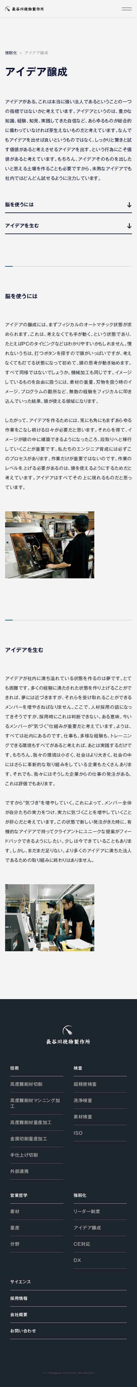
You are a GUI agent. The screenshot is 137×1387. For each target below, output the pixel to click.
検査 (78, 1068)
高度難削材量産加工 (31, 1122)
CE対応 (82, 1244)
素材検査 (83, 1117)
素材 (14, 1211)
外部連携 (19, 1171)
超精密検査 (85, 1084)
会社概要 (18, 1314)
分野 (14, 1244)
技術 (14, 1068)
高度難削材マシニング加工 (35, 1103)
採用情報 (18, 1298)
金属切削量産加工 (28, 1139)
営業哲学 (18, 1195)
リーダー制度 (87, 1211)
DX (77, 1260)
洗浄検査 (83, 1100)
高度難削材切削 (26, 1084)
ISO (78, 1133)
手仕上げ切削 (24, 1155)
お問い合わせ (23, 1331)
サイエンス (20, 1282)
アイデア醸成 (87, 1228)
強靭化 (11, 53)
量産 (14, 1228)
